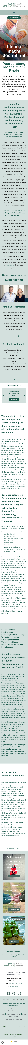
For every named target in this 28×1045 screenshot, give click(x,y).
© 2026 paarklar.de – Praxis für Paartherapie (14, 1026)
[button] (14, 12)
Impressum (22, 999)
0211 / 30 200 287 (15, 986)
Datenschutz (6, 999)
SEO (5, 1034)
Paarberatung (8, 540)
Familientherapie (9, 534)
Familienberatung (10, 536)
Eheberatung (10, 265)
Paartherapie (8, 543)
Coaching (14, 829)
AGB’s (14, 999)
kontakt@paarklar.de (15, 983)
